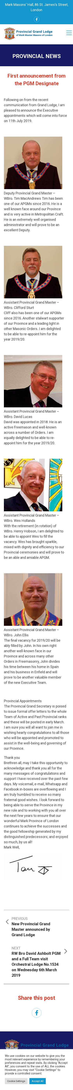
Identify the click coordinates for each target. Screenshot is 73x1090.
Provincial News (36, 56)
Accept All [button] (37, 1081)
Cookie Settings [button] (16, 1081)
